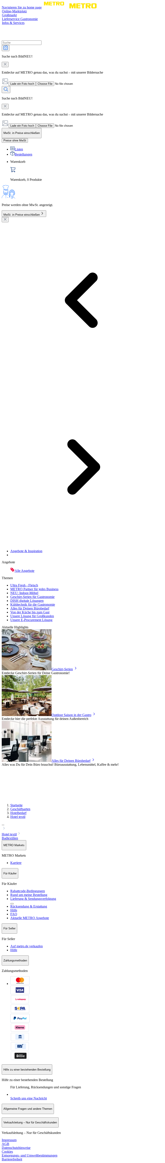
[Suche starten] (6, 89)
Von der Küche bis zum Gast (29, 612)
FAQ (13, 914)
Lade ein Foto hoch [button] (22, 83)
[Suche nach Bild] (5, 48)
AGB (5, 1144)
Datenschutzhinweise (16, 1148)
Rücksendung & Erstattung (28, 906)
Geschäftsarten (20, 809)
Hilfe (13, 910)
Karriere (15, 863)
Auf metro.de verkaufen (26, 946)
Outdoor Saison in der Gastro (71, 715)
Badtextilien (10, 838)
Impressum (9, 1140)
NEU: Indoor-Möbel (24, 593)
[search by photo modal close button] (5, 64)
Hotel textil (17, 817)
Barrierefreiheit (12, 1159)
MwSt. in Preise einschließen (21, 214)
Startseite (16, 805)
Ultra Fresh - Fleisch (24, 585)
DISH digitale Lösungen (27, 600)
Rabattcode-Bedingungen (27, 891)
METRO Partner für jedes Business (34, 589)
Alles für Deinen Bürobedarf (29, 608)
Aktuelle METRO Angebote (29, 918)
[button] (82, 826)
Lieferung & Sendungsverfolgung (33, 898)
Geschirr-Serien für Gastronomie (32, 597)
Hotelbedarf (18, 813)
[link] (86, 171)
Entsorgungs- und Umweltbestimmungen (29, 1155)
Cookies (7, 1151)
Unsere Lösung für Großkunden (32, 616)
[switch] (15, 140)
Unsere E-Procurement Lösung (31, 620)
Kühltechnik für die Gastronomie (32, 604)
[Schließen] (5, 219)
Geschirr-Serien (62, 669)
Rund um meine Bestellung (28, 895)
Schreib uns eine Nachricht (28, 1098)
